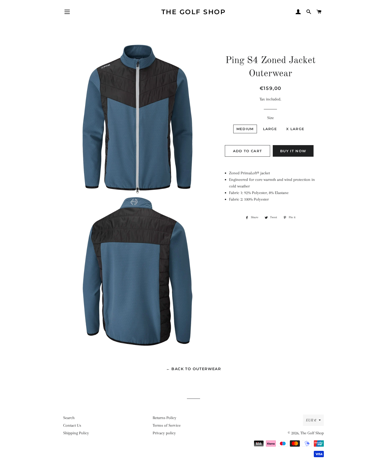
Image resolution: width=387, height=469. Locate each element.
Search (69, 417)
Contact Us (72, 425)
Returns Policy (164, 417)
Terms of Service (167, 425)
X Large (295, 129)
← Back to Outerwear (193, 368)
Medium (245, 129)
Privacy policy (164, 433)
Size (270, 117)
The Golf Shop (193, 12)
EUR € (311, 420)
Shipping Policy (76, 433)
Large (270, 129)
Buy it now (293, 151)
